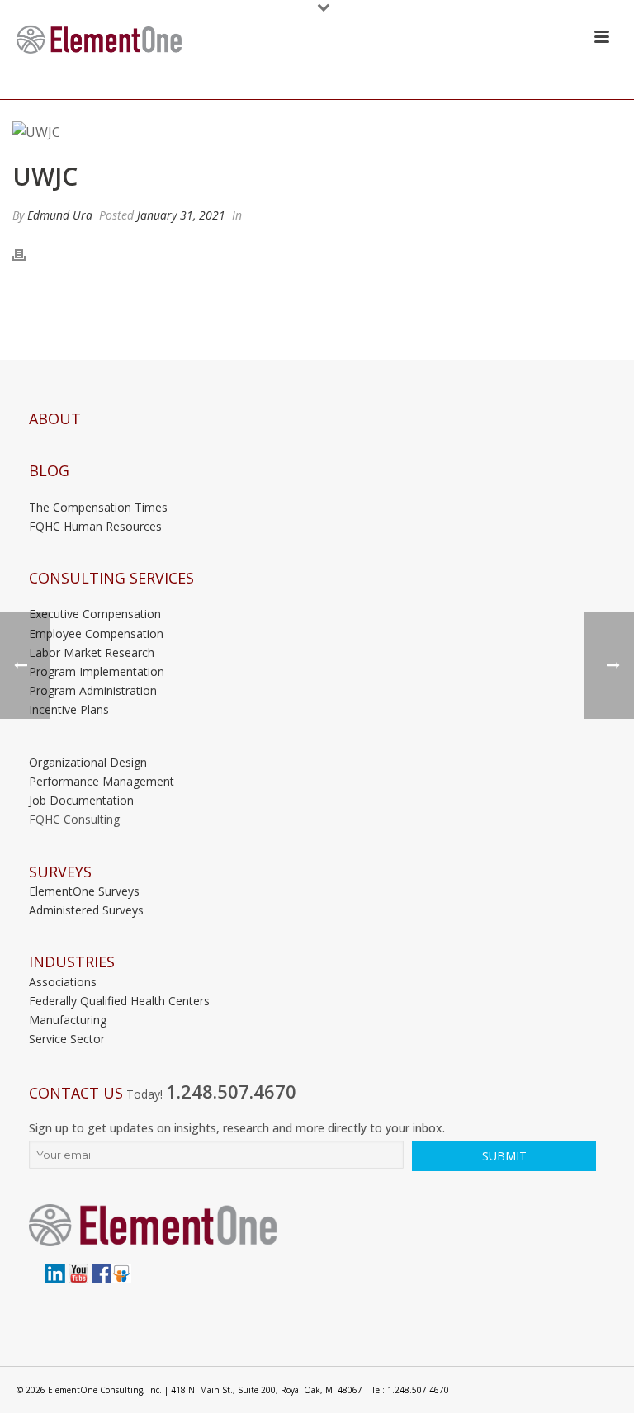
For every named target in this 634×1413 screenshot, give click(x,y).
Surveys (60, 871)
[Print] (27, 254)
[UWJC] (317, 132)
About (55, 418)
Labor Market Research (91, 652)
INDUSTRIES (72, 961)
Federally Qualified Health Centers (119, 1001)
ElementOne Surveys (84, 891)
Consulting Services (111, 578)
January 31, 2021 (181, 215)
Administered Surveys (86, 910)
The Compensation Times (98, 507)
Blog (49, 470)
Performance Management (101, 781)
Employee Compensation (96, 633)
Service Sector (67, 1039)
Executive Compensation (95, 613)
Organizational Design (88, 762)
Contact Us (76, 1093)
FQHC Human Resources (95, 526)
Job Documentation (81, 800)
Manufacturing (67, 1020)
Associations (63, 982)
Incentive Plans (69, 709)
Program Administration (93, 690)
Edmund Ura (59, 215)
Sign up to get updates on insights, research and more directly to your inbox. (237, 1128)
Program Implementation (96, 671)
